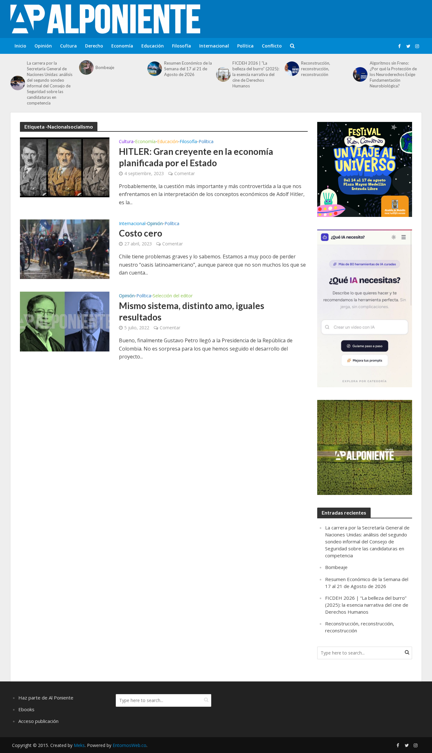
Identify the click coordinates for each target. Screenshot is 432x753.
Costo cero (140, 233)
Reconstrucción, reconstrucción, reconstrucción (315, 68)
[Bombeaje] (85, 67)
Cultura (68, 46)
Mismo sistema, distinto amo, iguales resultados (191, 311)
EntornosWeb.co (129, 745)
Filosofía (181, 46)
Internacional (214, 46)
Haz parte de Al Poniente (45, 697)
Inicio (20, 46)
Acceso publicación (38, 721)
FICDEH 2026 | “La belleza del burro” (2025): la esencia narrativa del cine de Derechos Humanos (255, 74)
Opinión (43, 46)
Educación (152, 46)
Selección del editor (173, 296)
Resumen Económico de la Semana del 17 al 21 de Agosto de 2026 (188, 68)
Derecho (94, 46)
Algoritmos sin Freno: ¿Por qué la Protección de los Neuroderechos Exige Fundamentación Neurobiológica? (393, 74)
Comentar (184, 173)
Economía (122, 46)
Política (245, 46)
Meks (79, 745)
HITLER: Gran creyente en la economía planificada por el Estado (196, 157)
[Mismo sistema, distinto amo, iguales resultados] (64, 321)
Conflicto (272, 46)
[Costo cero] (64, 248)
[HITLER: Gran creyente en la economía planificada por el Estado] (64, 166)
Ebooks (26, 709)
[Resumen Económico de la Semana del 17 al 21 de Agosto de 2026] (154, 68)
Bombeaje (105, 67)
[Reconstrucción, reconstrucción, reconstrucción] (291, 68)
